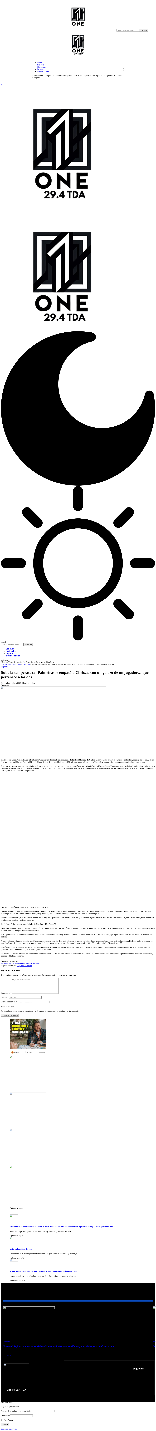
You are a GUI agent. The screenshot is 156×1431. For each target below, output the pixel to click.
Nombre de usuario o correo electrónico (16, 1411)
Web (3, 1006)
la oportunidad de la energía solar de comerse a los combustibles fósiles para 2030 (43, 1271)
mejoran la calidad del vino (21, 1249)
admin (9, 1355)
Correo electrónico (9, 1002)
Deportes (4, 666)
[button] (78, 907)
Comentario (6, 993)
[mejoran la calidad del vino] (14, 1239)
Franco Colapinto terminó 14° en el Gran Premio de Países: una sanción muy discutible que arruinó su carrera (58, 1346)
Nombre (5, 997)
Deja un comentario (24, 966)
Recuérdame (8, 1420)
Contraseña (5, 1416)
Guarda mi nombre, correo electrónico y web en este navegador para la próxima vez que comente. (41, 1011)
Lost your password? (9, 1429)
